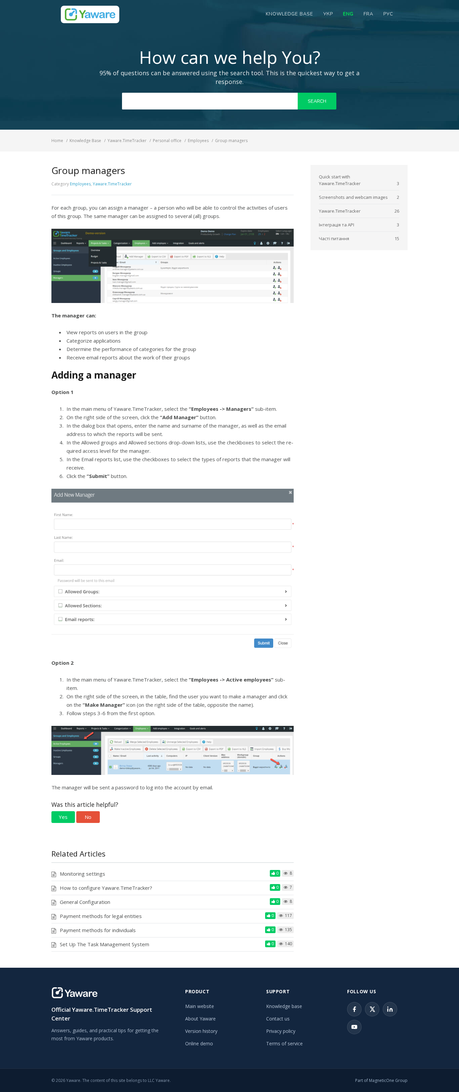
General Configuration (85, 902)
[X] (372, 1009)
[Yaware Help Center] (90, 14)
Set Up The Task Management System (104, 944)
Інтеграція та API (336, 225)
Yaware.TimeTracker (112, 184)
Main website (199, 1006)
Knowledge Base (289, 14)
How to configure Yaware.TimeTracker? (106, 887)
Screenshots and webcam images (353, 197)
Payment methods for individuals (98, 930)
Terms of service (284, 1043)
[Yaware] (74, 992)
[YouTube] (354, 1027)
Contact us (278, 1018)
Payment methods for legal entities (101, 916)
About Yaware (200, 1018)
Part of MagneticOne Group (381, 1080)
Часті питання (334, 238)
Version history (201, 1031)
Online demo (199, 1043)
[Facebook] (354, 1009)
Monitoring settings (82, 873)
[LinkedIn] (390, 1009)
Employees (80, 184)
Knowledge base (284, 1006)
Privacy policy (280, 1031)
